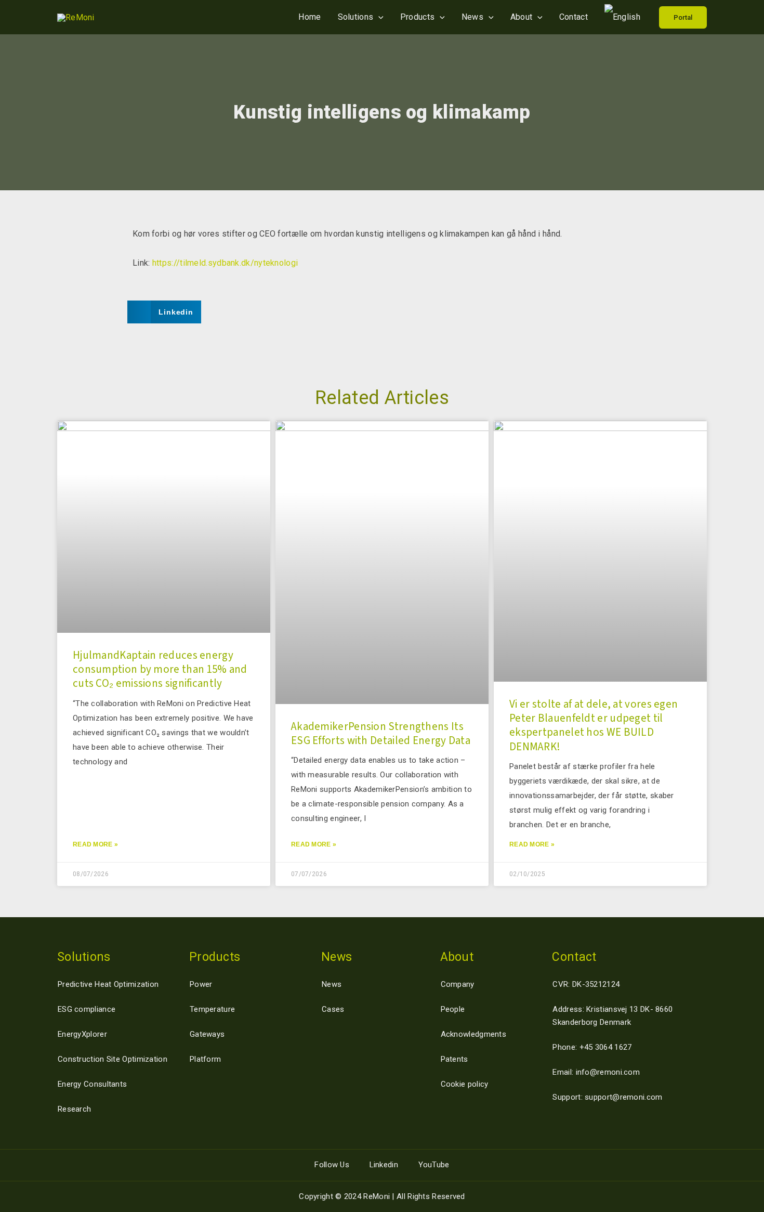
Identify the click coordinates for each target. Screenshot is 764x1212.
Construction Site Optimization (112, 1059)
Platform (205, 1059)
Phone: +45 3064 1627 (591, 1047)
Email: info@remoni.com (596, 1072)
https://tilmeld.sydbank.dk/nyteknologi (225, 263)
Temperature (212, 1009)
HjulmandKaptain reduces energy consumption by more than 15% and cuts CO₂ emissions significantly (160, 669)
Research (74, 1109)
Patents (454, 1059)
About (521, 17)
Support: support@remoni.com (607, 1097)
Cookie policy (465, 1084)
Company (458, 984)
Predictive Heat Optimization (108, 984)
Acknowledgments (474, 1034)
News (472, 17)
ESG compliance (86, 1009)
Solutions (356, 17)
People (453, 1009)
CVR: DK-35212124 (586, 984)
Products (417, 17)
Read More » (95, 844)
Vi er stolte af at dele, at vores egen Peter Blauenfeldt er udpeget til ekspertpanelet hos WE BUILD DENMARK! (593, 725)
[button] (683, 17)
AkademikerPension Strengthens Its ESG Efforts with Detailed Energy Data (380, 733)
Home (309, 17)
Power (201, 984)
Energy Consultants (92, 1084)
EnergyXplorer (82, 1034)
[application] (378, 17)
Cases (333, 1009)
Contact (573, 17)
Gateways (207, 1034)
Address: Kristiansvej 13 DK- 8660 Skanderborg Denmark (612, 1016)
